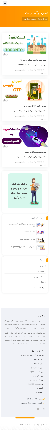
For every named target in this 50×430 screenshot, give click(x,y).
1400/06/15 (40, 116)
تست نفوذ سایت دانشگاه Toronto (33, 60)
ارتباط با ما (39, 392)
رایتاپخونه (40, 388)
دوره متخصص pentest (35, 384)
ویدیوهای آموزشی (38, 287)
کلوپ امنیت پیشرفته (36, 367)
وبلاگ (42, 282)
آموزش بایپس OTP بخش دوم (35, 106)
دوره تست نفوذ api (36, 371)
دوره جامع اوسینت (37, 376)
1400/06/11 (40, 162)
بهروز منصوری (19, 70)
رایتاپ (42, 266)
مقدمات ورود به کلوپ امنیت (35, 152)
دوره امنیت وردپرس (36, 380)
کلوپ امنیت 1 (38, 359)
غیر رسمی (40, 271)
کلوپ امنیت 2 (38, 363)
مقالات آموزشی (39, 277)
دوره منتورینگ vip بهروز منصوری (32, 355)
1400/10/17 (40, 70)
